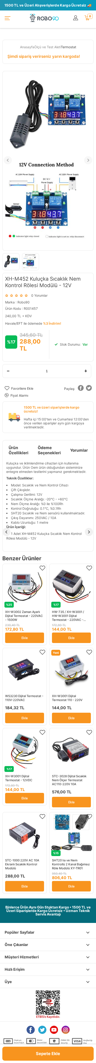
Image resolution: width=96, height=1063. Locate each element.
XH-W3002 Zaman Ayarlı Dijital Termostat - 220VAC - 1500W (24, 616)
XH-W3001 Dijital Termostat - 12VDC (18, 778)
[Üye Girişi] (76, 18)
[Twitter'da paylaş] (89, 389)
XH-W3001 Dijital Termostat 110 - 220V (67, 698)
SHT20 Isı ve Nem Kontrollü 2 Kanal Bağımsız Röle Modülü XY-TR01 (71, 864)
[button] (80, 389)
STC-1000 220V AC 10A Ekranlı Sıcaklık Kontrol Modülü (22, 864)
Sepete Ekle (48, 1053)
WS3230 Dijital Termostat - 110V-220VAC (24, 698)
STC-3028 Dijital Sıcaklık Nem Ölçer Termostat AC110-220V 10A (69, 780)
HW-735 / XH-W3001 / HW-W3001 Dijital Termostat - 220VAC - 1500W (68, 616)
